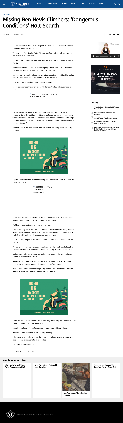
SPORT (73, 4)
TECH (82, 4)
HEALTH (92, 4)
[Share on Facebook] (106, 34)
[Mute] (115, 56)
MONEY (64, 4)
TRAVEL (101, 4)
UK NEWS (39, 4)
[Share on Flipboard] (114, 34)
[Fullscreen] (118, 56)
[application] (105, 50)
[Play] (94, 56)
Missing (31, 351)
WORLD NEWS (52, 4)
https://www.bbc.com (26, 344)
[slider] (104, 56)
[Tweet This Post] (110, 34)
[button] (106, 50)
